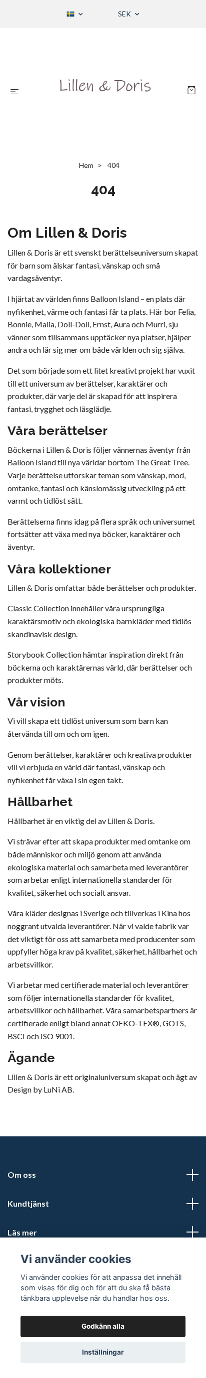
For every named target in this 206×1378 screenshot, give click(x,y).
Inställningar (103, 1352)
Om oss (22, 1174)
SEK (125, 13)
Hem (86, 165)
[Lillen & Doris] (105, 91)
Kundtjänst (28, 1203)
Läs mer (22, 1232)
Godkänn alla (103, 1326)
